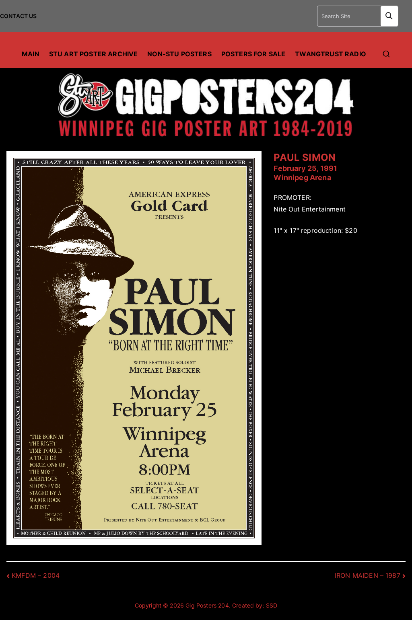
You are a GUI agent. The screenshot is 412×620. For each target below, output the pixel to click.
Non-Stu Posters (179, 54)
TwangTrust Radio (330, 54)
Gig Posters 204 (207, 605)
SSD (271, 605)
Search (389, 16)
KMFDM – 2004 (36, 575)
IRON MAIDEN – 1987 (367, 575)
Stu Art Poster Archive (93, 54)
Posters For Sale (253, 54)
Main (30, 54)
